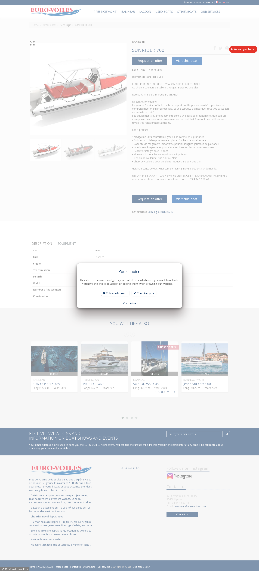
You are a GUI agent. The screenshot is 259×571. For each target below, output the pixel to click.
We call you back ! (244, 49)
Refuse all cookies (116, 293)
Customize (129, 303)
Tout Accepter (145, 293)
